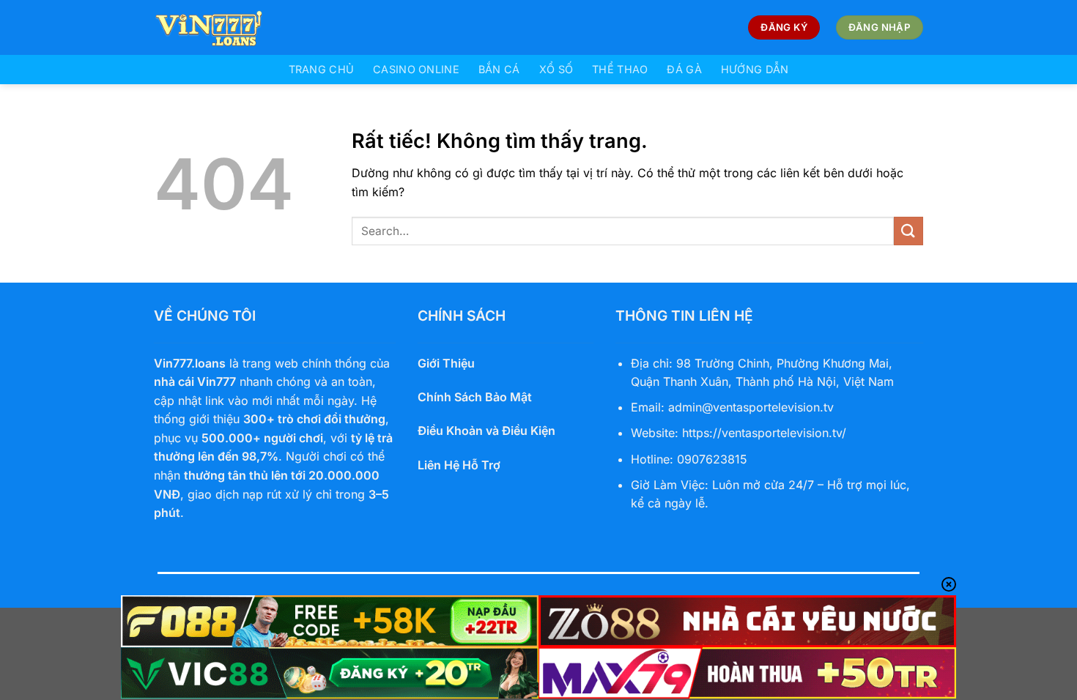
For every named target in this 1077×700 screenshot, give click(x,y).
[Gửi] (908, 231)
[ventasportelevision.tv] (227, 27)
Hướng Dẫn (755, 69)
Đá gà (684, 69)
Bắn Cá (499, 69)
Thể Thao (620, 69)
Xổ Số (556, 69)
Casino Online (416, 69)
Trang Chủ (322, 69)
